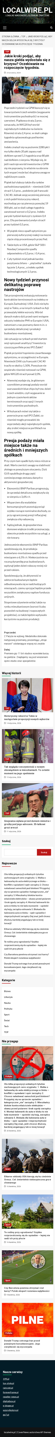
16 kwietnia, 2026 (14, 1186)
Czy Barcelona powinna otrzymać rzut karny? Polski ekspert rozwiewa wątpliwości (26, 956)
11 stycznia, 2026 (14, 831)
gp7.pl (6, 1414)
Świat (7, 1020)
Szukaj (6, 841)
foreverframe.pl (10, 1392)
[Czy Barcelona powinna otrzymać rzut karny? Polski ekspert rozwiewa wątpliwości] (27, 1267)
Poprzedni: (25, 638)
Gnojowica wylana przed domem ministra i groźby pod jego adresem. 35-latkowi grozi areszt (27, 824)
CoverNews (23, 1432)
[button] (5, 27)
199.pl (6, 1378)
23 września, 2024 (14, 73)
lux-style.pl (8, 1383)
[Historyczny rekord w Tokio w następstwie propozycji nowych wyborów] (27, 695)
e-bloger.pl (8, 1405)
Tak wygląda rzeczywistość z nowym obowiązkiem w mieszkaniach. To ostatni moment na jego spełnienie (26, 770)
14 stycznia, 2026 (14, 723)
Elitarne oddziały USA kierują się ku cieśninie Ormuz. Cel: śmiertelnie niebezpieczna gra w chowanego (26, 932)
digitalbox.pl (9, 1401)
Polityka (8, 1008)
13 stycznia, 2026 (14, 777)
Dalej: (26, 655)
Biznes (7, 991)
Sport (7, 1014)
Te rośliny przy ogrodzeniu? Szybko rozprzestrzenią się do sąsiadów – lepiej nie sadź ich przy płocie (25, 945)
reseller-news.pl (11, 1396)
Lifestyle (8, 997)
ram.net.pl (8, 1387)
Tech (6, 1026)
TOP (7, 52)
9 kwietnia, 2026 (13, 1295)
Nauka (7, 1003)
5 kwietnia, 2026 (13, 1351)
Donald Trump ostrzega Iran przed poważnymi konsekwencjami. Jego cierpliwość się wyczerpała (27, 967)
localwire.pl (27, 10)
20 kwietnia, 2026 (14, 1131)
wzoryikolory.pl (10, 1410)
